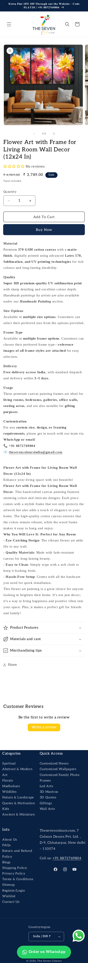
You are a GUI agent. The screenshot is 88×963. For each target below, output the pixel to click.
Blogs (6, 862)
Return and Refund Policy (17, 853)
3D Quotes (48, 797)
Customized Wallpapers (58, 769)
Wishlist (9, 896)
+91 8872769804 (67, 858)
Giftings (46, 803)
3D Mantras (49, 792)
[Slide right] (54, 134)
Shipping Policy (14, 868)
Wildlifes (9, 792)
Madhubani (11, 786)
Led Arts (46, 786)
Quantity (9, 192)
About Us (9, 840)
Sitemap (8, 885)
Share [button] (12, 665)
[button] (9, 24)
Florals (7, 780)
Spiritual (9, 763)
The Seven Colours (49, 960)
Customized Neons (54, 763)
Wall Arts (47, 809)
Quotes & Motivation (18, 803)
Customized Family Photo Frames (60, 777)
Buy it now (44, 230)
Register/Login (13, 890)
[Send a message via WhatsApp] (79, 936)
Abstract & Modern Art (17, 772)
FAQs (6, 845)
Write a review (44, 727)
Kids (5, 809)
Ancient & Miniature (18, 814)
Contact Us (11, 902)
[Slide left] (34, 134)
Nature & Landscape (18, 797)
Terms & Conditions (17, 879)
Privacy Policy (13, 873)
